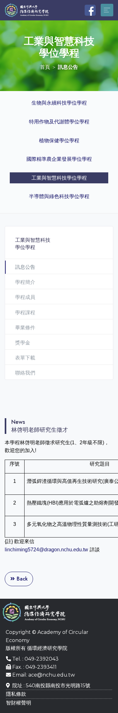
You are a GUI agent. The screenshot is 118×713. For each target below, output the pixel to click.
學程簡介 (25, 282)
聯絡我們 (25, 372)
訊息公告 (25, 267)
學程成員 (25, 297)
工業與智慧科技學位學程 (59, 177)
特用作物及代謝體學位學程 (59, 121)
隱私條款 (16, 694)
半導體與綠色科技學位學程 (59, 196)
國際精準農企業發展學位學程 (59, 159)
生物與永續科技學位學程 (59, 102)
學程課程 (25, 312)
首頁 (45, 67)
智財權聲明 (18, 703)
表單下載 (25, 357)
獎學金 (22, 342)
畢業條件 (25, 327)
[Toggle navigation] (107, 10)
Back (21, 578)
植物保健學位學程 (59, 140)
